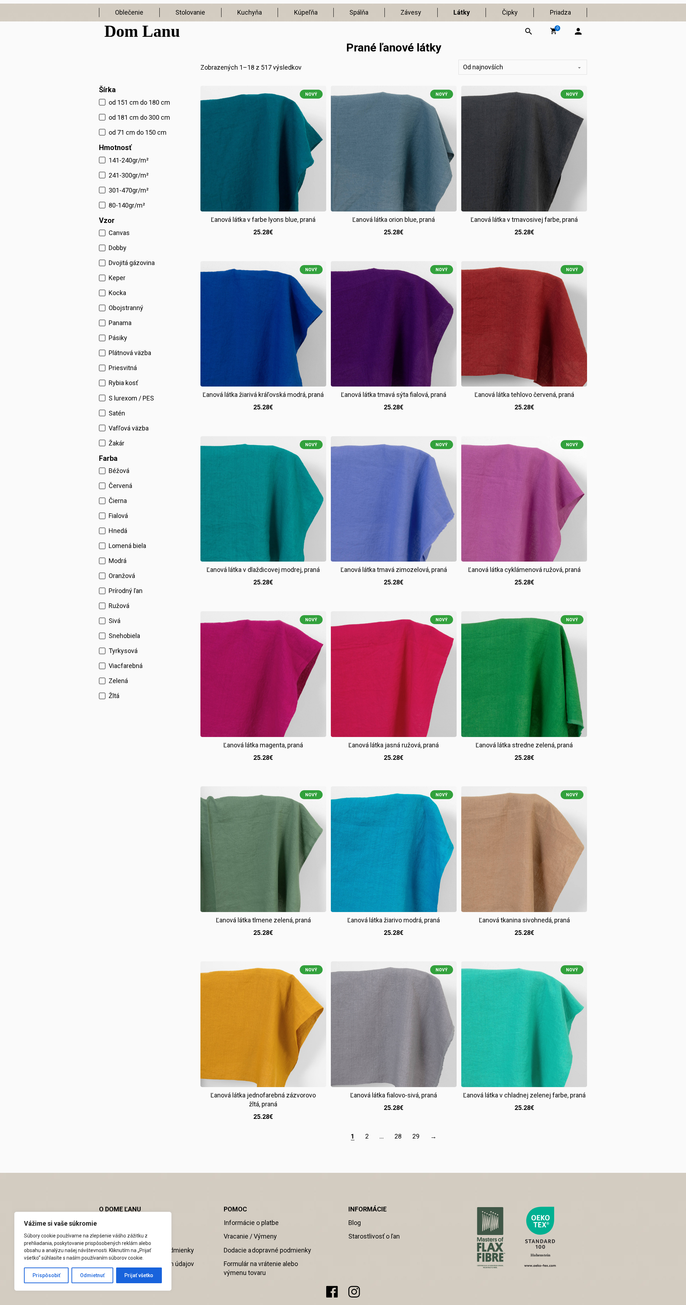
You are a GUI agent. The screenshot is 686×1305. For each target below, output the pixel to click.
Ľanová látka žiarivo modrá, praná (393, 920)
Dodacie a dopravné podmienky (267, 1250)
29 (415, 1136)
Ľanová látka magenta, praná (263, 745)
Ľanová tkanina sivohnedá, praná (524, 920)
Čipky (510, 12)
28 (398, 1136)
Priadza (560, 12)
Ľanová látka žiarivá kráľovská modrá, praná (263, 394)
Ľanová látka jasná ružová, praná (393, 745)
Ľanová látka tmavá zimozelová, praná (393, 569)
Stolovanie (190, 12)
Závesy (411, 12)
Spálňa (358, 12)
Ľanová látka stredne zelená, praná (524, 745)
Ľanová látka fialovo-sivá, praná (393, 1095)
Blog (354, 1222)
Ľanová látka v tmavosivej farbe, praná (524, 219)
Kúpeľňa (306, 12)
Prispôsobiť (46, 1275)
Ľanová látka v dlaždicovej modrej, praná (263, 569)
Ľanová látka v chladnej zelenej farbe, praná (524, 1095)
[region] (93, 1251)
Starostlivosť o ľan (374, 1236)
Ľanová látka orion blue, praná (393, 219)
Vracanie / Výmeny (250, 1236)
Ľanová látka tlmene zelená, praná (263, 920)
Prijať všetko (138, 1275)
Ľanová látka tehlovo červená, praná (524, 394)
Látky (461, 12)
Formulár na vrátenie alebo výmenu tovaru (261, 1268)
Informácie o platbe (251, 1222)
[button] (553, 31)
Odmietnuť (92, 1275)
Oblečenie (129, 12)
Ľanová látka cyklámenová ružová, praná (524, 569)
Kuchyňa (249, 12)
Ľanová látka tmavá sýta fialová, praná (393, 394)
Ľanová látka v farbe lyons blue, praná (263, 219)
